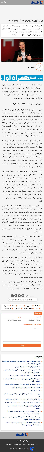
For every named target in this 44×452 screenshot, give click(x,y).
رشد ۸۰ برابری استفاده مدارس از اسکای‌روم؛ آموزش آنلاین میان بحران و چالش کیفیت (22, 371)
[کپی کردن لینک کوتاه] (22, 300)
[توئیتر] (19, 296)
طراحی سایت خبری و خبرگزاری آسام (19, 449)
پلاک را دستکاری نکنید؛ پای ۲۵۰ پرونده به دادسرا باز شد (22, 384)
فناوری (29, 306)
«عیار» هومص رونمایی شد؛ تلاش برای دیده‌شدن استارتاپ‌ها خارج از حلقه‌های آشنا (21, 362)
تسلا (14, 306)
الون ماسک (8, 308)
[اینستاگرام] (17, 441)
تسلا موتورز (28, 308)
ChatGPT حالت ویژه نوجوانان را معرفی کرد (26, 387)
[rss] (27, 441)
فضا (36, 306)
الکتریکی (18, 308)
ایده (37, 308)
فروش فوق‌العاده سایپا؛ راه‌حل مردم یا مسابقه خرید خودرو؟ (23, 407)
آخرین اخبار (38, 357)
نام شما (38, 317)
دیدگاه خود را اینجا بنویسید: (32, 324)
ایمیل (19, 317)
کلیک (11, 445)
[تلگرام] (22, 296)
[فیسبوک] (15, 296)
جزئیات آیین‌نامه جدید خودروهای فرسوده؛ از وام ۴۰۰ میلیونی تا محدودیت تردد (23, 412)
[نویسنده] (39, 67)
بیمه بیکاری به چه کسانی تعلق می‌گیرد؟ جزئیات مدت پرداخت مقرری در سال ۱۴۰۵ (23, 423)
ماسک (21, 306)
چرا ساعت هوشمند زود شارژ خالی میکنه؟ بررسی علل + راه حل (21, 395)
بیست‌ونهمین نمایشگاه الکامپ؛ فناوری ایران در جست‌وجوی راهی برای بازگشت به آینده (21, 418)
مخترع (6, 306)
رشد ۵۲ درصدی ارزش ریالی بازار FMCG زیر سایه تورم (23, 399)
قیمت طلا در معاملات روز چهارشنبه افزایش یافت (24, 375)
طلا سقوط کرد (35, 391)
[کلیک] (37, 2)
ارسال (22, 345)
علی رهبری (31, 67)
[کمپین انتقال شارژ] (22, 78)
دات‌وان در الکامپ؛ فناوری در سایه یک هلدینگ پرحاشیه (22, 402)
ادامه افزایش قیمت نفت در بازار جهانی (27, 367)
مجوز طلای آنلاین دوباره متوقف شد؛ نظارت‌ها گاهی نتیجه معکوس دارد (21, 380)
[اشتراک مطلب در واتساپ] (12, 295)
